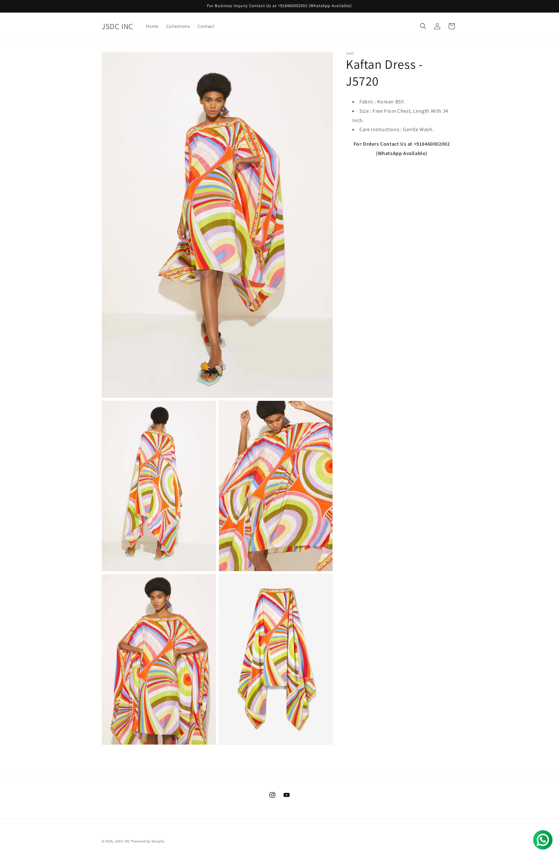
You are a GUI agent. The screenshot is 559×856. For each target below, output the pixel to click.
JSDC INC (122, 841)
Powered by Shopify (147, 841)
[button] (423, 26)
